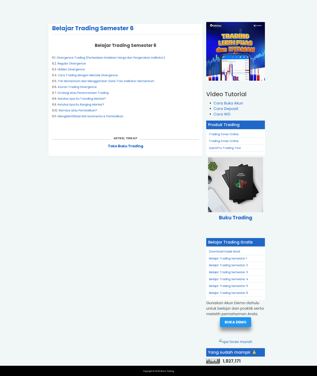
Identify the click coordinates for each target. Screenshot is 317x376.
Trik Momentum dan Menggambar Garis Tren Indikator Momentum (106, 81)
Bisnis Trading (167, 371)
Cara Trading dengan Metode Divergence (88, 75)
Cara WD (222, 114)
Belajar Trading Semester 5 (228, 286)
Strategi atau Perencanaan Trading (83, 93)
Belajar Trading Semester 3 (228, 272)
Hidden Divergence (71, 69)
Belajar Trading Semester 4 (228, 279)
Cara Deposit (226, 108)
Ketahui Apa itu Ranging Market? (80, 104)
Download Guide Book (224, 251)
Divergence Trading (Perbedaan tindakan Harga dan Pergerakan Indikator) (111, 58)
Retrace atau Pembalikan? (78, 110)
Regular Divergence (71, 63)
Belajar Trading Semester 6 (93, 28)
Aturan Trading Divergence (77, 87)
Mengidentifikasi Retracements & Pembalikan (90, 116)
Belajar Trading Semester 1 (228, 258)
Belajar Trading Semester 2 (228, 265)
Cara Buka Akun (228, 103)
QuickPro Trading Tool (225, 148)
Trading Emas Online (223, 141)
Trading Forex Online (224, 134)
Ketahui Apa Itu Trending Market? (82, 99)
